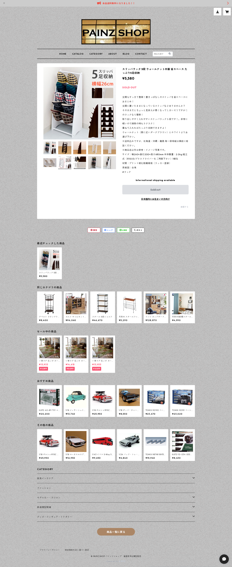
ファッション (44, 488)
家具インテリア (45, 478)
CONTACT (141, 53)
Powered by (113, 561)
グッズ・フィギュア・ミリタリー (54, 516)
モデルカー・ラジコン (48, 497)
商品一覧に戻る (116, 531)
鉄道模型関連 (44, 507)
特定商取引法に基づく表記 (77, 550)
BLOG (126, 53)
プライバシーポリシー (50, 550)
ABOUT (112, 53)
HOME (62, 53)
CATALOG (78, 53)
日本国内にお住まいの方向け (155, 199)
